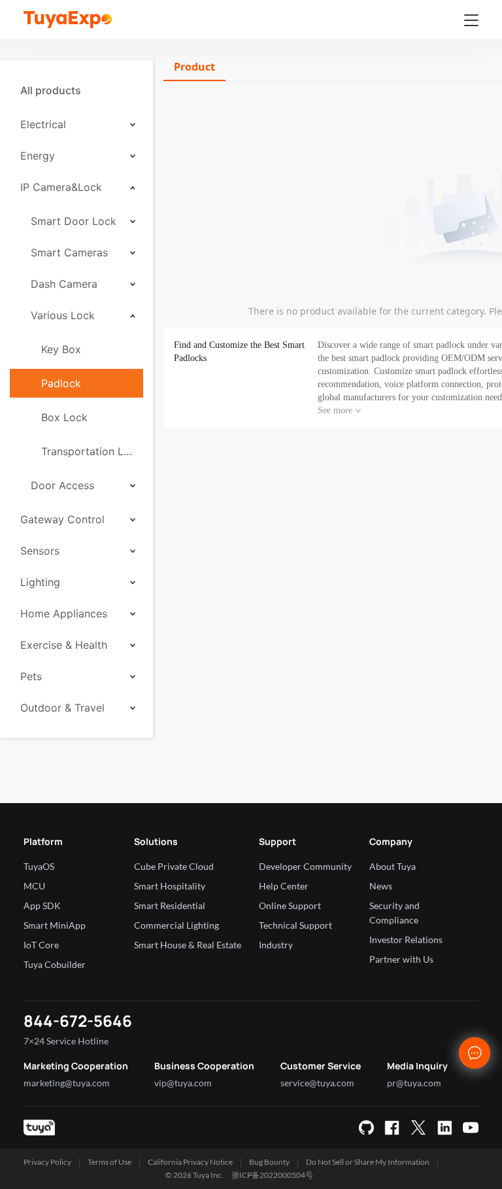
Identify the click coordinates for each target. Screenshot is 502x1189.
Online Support (290, 905)
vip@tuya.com (183, 1082)
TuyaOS (39, 866)
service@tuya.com (317, 1082)
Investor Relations (406, 939)
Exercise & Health (63, 644)
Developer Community (305, 866)
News (380, 885)
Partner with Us (401, 959)
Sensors (39, 550)
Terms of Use (109, 1162)
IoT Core (41, 944)
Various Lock (63, 315)
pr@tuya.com (414, 1082)
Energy (37, 155)
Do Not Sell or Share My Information (367, 1162)
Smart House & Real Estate (187, 944)
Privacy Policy (47, 1162)
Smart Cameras (69, 252)
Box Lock (64, 417)
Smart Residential (169, 905)
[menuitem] (76, 90)
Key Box (61, 349)
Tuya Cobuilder (55, 964)
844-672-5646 (78, 1020)
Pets (31, 676)
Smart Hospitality (169, 885)
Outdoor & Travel (62, 707)
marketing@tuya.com (67, 1082)
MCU (34, 885)
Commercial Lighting (176, 925)
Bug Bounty (269, 1162)
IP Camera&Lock (61, 187)
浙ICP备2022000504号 (272, 1175)
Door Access (62, 485)
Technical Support (295, 925)
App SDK (42, 905)
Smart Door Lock (73, 221)
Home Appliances (63, 613)
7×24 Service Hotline (66, 1040)
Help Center (284, 885)
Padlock (61, 383)
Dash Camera (64, 283)
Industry (276, 944)
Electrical (43, 124)
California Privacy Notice (190, 1162)
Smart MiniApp (55, 925)
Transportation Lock (87, 451)
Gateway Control (62, 519)
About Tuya (392, 866)
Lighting (40, 582)
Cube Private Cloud (174, 866)
